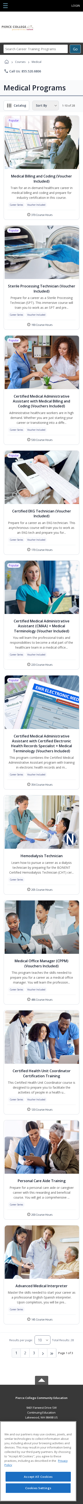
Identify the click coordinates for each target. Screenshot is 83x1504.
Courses (20, 62)
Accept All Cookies (38, 1477)
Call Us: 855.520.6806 (22, 71)
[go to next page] (43, 1353)
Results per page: (21, 1340)
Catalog (20, 105)
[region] (38, 1461)
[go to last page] (51, 1353)
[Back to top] (41, 1401)
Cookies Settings (38, 1488)
